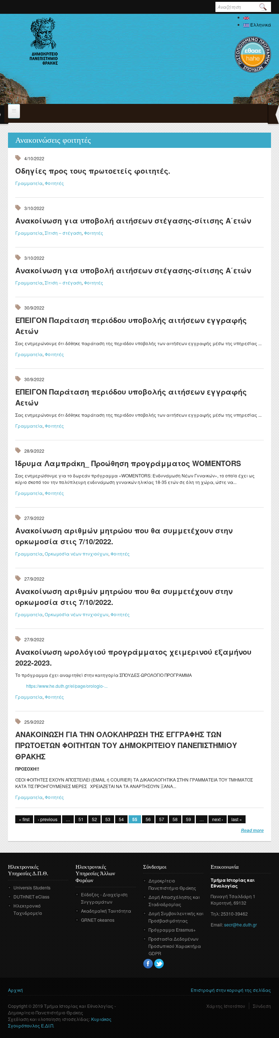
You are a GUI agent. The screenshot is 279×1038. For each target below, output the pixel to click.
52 (94, 819)
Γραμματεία (29, 183)
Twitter (159, 964)
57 (161, 819)
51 (81, 819)
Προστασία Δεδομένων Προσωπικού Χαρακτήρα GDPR (175, 946)
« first (24, 819)
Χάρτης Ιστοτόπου (225, 1006)
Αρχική (15, 990)
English (257, 17)
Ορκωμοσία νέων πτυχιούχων (76, 553)
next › (217, 819)
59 (188, 819)
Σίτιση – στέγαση (63, 233)
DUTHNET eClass (31, 896)
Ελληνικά (260, 24)
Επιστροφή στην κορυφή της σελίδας (231, 990)
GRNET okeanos (97, 920)
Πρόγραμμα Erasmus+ (172, 929)
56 (148, 819)
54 (121, 819)
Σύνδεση (262, 1006)
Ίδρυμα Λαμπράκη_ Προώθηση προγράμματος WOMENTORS (128, 463)
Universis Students (31, 887)
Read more (252, 830)
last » (236, 819)
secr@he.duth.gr (240, 924)
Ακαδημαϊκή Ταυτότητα (106, 911)
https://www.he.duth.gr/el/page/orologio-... (67, 686)
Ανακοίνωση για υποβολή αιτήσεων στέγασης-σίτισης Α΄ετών (133, 220)
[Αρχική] (44, 41)
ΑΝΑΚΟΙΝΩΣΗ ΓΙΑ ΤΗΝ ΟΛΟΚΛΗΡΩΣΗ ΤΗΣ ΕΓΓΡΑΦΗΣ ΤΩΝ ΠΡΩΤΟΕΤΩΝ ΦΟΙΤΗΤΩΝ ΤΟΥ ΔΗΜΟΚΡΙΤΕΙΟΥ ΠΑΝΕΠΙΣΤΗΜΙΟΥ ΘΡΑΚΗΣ (126, 745)
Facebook (148, 964)
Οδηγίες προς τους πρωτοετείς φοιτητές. (92, 170)
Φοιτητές (54, 183)
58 (175, 819)
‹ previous (47, 819)
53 (107, 819)
